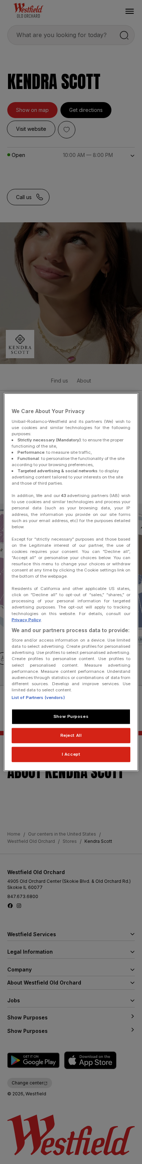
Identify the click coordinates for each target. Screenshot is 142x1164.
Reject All (71, 734)
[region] (71, 582)
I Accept (71, 753)
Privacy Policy (26, 619)
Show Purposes (71, 716)
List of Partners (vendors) (38, 697)
